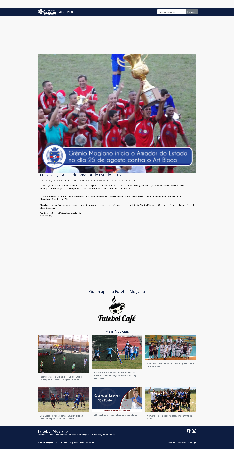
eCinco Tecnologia (188, 443)
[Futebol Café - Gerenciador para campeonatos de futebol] (117, 309)
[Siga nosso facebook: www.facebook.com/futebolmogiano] (189, 430)
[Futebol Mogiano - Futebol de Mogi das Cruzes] (47, 12)
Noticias (69, 11)
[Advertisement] (117, 34)
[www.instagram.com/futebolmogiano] (194, 430)
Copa (61, 11)
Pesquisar (191, 12)
